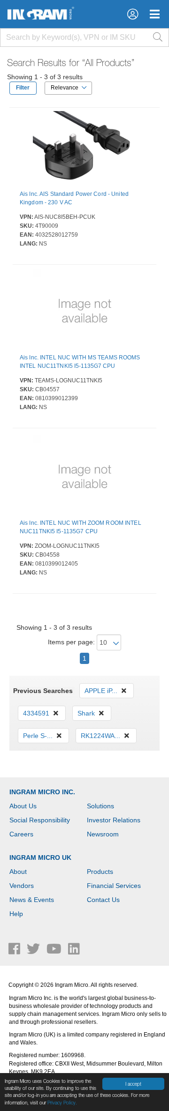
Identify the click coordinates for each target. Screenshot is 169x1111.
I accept (133, 1084)
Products (100, 871)
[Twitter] (34, 951)
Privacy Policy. (62, 1102)
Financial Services (114, 885)
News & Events (31, 899)
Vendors (21, 885)
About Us (23, 806)
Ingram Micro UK (40, 857)
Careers (21, 834)
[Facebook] (15, 951)
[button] (132, 14)
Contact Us (103, 899)
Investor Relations (113, 820)
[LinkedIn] (74, 951)
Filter (23, 87)
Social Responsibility (39, 820)
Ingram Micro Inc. (42, 792)
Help (16, 913)
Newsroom (103, 834)
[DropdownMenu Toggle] (154, 14)
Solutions (100, 806)
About (18, 871)
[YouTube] (54, 951)
